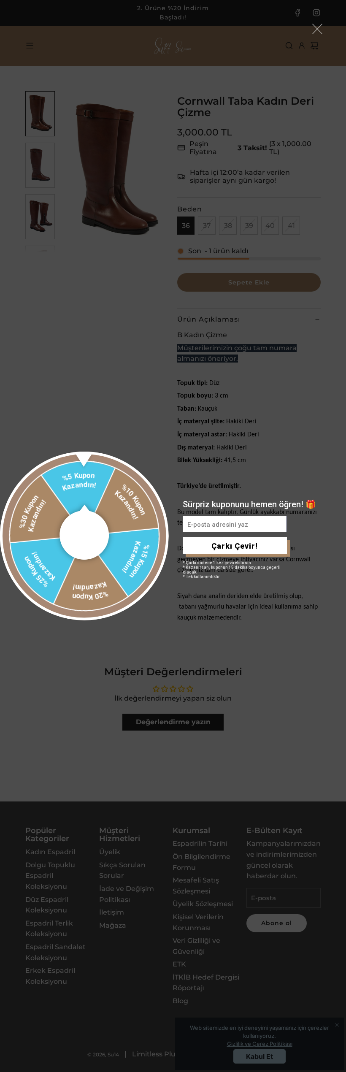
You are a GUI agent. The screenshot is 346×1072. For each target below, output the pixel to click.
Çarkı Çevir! (234, 545)
